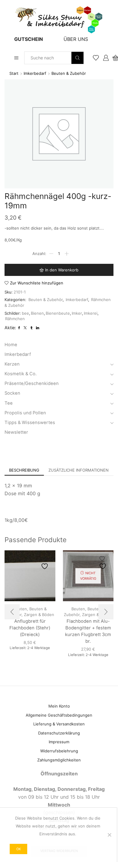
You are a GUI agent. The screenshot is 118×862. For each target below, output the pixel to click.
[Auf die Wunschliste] (45, 563)
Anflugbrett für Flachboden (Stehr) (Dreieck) (29, 627)
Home (11, 344)
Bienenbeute (58, 313)
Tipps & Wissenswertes (30, 422)
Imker (77, 313)
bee (25, 313)
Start (13, 73)
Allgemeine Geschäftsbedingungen (59, 715)
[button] (12, 611)
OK (18, 849)
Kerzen (12, 364)
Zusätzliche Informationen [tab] (78, 470)
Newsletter (16, 432)
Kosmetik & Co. (21, 373)
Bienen (37, 313)
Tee (9, 403)
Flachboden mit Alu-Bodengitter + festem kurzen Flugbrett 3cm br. (88, 631)
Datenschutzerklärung (59, 733)
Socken (12, 393)
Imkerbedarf (35, 73)
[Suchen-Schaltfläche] (77, 58)
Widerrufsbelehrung (59, 750)
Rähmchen (15, 318)
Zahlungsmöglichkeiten (59, 760)
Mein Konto (59, 706)
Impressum (59, 741)
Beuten (78, 608)
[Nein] (109, 835)
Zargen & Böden (39, 614)
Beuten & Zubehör (68, 73)
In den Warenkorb (61, 269)
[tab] (24, 470)
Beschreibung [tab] (24, 470)
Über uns (76, 39)
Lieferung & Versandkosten (59, 723)
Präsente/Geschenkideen (32, 383)
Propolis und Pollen (25, 413)
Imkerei (90, 313)
